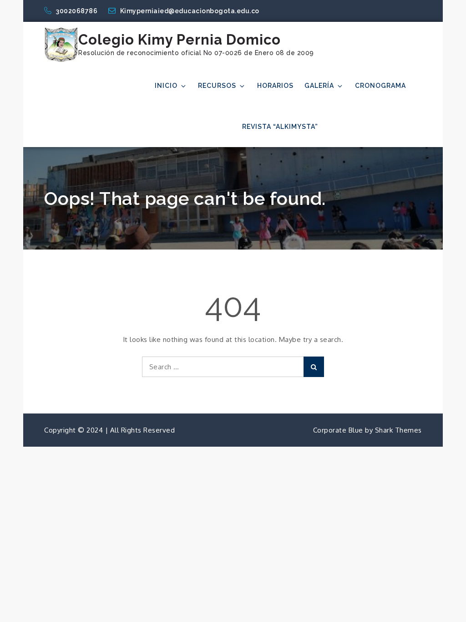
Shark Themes (398, 430)
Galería (319, 85)
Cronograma (380, 85)
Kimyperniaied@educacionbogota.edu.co (189, 11)
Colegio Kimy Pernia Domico (179, 39)
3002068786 (77, 11)
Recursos (217, 85)
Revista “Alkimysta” (280, 126)
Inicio (166, 85)
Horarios (275, 85)
